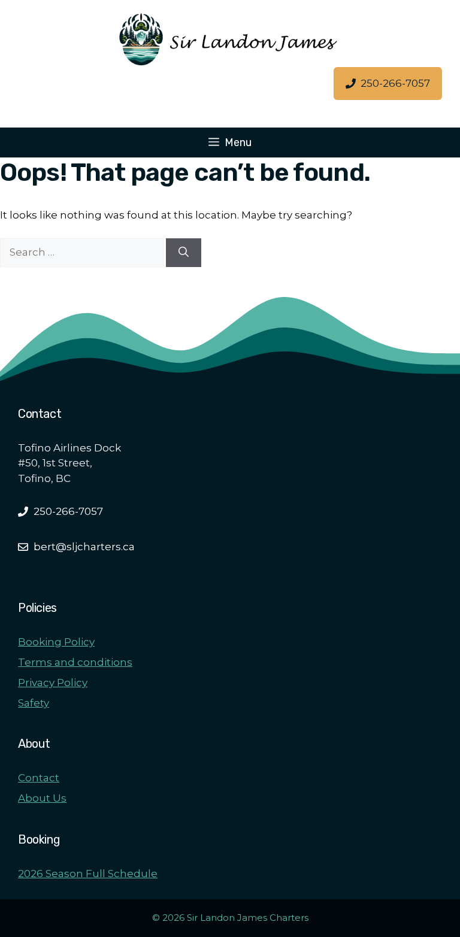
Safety (33, 703)
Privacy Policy (52, 683)
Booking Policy (56, 642)
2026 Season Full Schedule (88, 874)
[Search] (183, 252)
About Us (42, 798)
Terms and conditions (75, 662)
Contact (38, 778)
